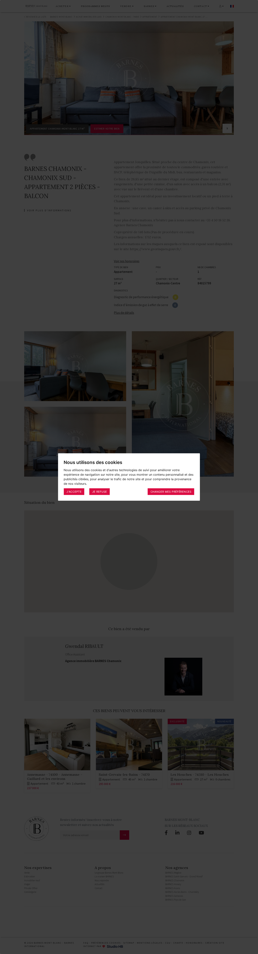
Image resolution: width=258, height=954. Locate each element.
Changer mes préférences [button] (171, 491)
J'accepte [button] (73, 491)
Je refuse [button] (99, 491)
